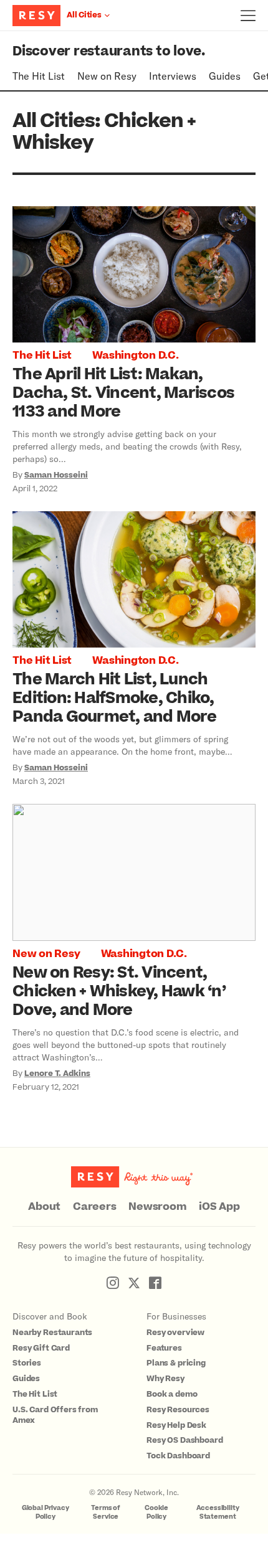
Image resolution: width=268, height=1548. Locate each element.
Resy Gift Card (41, 1348)
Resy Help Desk (176, 1425)
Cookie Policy (156, 1512)
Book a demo (171, 1394)
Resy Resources (177, 1409)
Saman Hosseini (56, 475)
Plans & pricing (176, 1363)
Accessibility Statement (217, 1512)
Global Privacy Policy (45, 1512)
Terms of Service (105, 1512)
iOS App (219, 1206)
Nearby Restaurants (52, 1332)
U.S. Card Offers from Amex (55, 1415)
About (44, 1206)
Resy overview (175, 1332)
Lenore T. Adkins (57, 1073)
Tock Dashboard (178, 1455)
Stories (26, 1363)
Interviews (172, 76)
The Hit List (38, 76)
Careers (94, 1206)
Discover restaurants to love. (108, 51)
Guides (225, 76)
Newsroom (157, 1206)
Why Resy (165, 1378)
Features (164, 1348)
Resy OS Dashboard (184, 1440)
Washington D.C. (135, 355)
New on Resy (106, 76)
